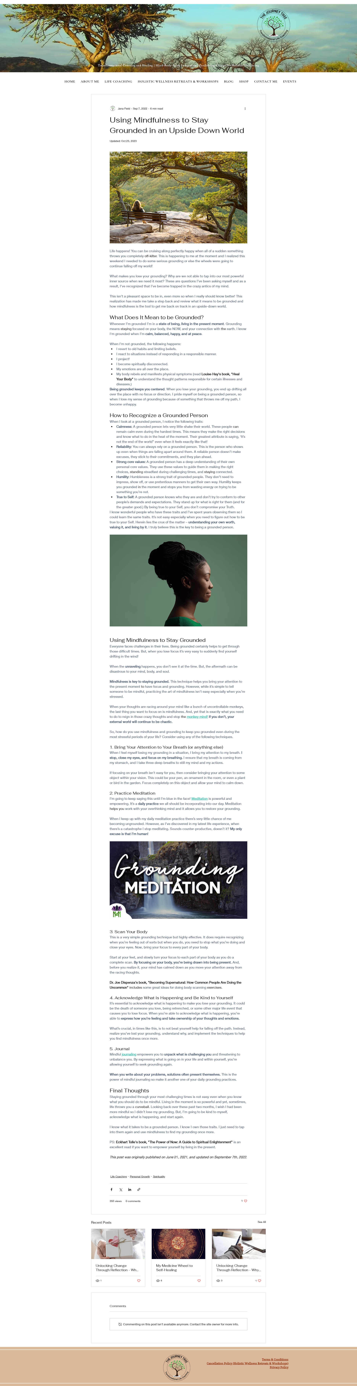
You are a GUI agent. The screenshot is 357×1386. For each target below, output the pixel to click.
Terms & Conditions (275, 1359)
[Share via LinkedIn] (129, 1189)
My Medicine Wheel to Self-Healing (174, 1267)
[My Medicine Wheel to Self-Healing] (178, 1244)
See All (262, 1221)
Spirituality (159, 1176)
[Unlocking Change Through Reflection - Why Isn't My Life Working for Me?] (239, 1244)
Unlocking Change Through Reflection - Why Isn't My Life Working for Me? (237, 1267)
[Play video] (178, 880)
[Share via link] (139, 1189)
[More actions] (245, 108)
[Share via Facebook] (111, 1189)
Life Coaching (118, 1176)
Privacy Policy (279, 1367)
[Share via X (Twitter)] (120, 1189)
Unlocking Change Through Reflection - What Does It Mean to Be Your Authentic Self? (118, 1267)
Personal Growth (140, 1176)
